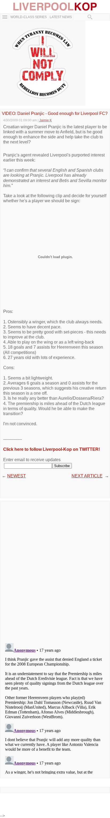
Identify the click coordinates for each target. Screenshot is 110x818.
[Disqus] (55, 570)
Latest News (61, 17)
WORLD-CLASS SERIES (28, 17)
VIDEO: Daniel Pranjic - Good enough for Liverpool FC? (55, 113)
